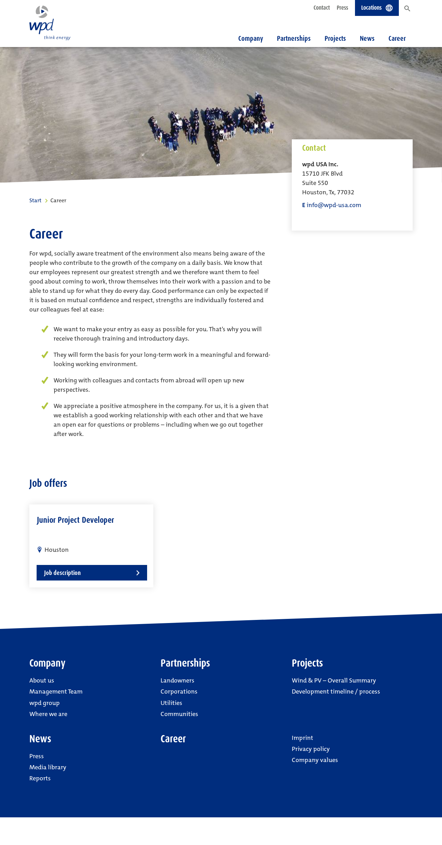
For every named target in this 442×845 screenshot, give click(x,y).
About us (41, 680)
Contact (322, 7)
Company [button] (250, 38)
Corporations (179, 691)
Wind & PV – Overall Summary (334, 680)
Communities (179, 714)
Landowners (177, 680)
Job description (62, 573)
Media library (47, 767)
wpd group (44, 703)
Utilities (171, 703)
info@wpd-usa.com (334, 205)
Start (35, 200)
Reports (40, 778)
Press (342, 7)
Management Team (56, 691)
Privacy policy (311, 749)
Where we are (48, 714)
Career (397, 38)
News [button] (367, 38)
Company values (315, 760)
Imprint (302, 738)
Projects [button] (335, 38)
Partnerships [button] (294, 38)
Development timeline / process (336, 691)
